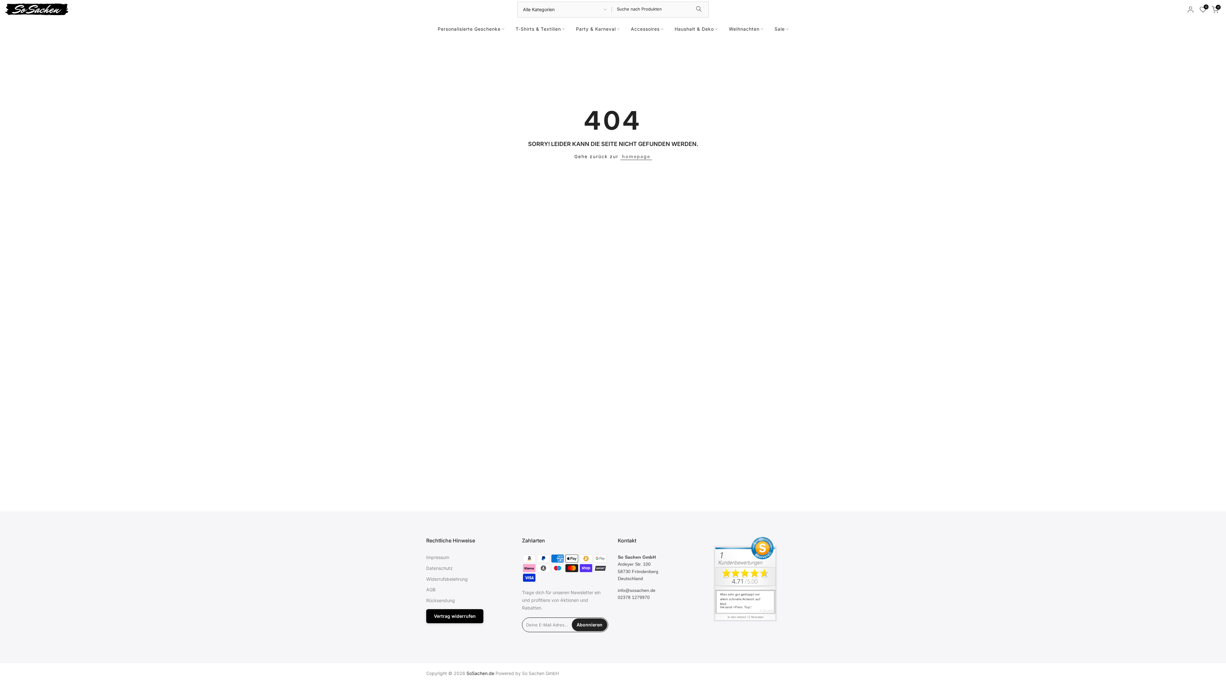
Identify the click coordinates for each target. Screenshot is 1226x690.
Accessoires (645, 29)
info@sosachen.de (636, 590)
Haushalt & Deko (694, 29)
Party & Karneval (596, 29)
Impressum (437, 557)
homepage (636, 156)
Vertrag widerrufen (455, 616)
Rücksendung (440, 600)
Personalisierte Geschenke (469, 29)
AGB (430, 589)
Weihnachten (744, 29)
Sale (780, 29)
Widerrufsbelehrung (447, 579)
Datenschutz (439, 568)
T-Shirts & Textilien (538, 29)
